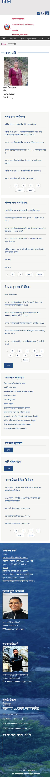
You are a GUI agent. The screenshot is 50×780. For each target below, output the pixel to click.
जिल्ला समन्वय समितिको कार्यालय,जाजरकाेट (18, 424)
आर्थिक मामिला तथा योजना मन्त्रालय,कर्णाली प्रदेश (20, 420)
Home (3, 44)
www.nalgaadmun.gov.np (19, 728)
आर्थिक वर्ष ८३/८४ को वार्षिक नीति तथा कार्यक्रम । (21, 124)
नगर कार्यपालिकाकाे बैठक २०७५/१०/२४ (17, 508)
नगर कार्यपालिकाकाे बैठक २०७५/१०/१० (17, 516)
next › (20, 190)
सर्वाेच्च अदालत (8, 404)
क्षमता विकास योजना (11, 294)
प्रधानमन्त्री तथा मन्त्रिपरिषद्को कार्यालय (17, 408)
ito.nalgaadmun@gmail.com (18, 723)
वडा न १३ (8, 260)
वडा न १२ (8, 267)
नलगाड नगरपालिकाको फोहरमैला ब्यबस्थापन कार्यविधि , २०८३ (24, 323)
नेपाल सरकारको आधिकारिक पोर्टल (14, 383)
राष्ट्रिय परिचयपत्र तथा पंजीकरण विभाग (16, 412)
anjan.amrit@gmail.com (17, 629)
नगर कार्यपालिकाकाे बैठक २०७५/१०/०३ (17, 524)
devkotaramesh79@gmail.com (20, 681)
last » (31, 190)
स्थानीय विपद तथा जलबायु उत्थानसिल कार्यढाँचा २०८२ (22, 210)
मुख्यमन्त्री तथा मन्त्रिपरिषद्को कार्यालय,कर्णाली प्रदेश (21, 416)
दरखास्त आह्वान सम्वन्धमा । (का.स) (27, 39)
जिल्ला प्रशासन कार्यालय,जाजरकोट (15, 429)
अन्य (8, 366)
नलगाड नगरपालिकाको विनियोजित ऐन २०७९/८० (20, 178)
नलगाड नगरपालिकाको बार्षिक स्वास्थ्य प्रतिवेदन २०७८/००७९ (24, 142)
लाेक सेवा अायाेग (10, 396)
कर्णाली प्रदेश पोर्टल (10, 387)
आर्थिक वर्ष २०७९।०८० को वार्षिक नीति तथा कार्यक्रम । (23, 171)
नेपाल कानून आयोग (10, 400)
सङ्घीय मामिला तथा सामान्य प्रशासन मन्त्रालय (18, 391)
